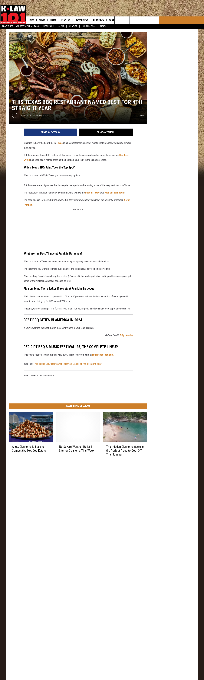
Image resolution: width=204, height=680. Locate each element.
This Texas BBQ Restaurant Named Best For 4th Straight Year (67, 363)
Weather (73, 26)
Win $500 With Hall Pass (27, 26)
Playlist (65, 20)
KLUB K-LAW (98, 20)
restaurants (48, 375)
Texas (59, 142)
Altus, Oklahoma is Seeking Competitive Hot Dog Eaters (29, 448)
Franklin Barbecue (114, 192)
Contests (114, 20)
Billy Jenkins (23, 115)
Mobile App (48, 26)
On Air (42, 20)
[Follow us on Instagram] (140, 20)
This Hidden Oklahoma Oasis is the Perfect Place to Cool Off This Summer (125, 450)
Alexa (61, 26)
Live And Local (89, 26)
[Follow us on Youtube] (148, 20)
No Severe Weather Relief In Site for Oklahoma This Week (76, 448)
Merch (103, 26)
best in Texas (92, 192)
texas (39, 375)
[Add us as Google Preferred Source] (125, 20)
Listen (53, 20)
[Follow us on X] (155, 20)
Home (31, 20)
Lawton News (81, 20)
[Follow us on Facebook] (133, 20)
